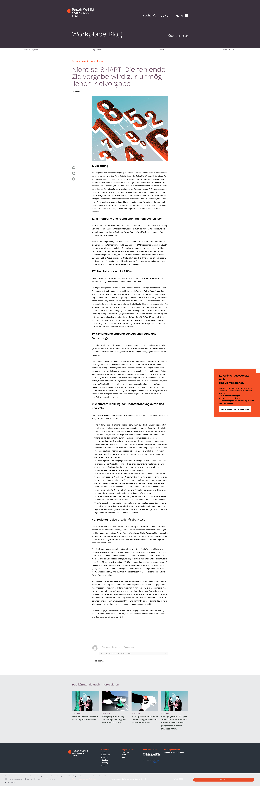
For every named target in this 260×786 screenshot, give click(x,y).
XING (124, 755)
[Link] (124, 653)
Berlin (103, 752)
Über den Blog (178, 36)
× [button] (258, 775)
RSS (123, 757)
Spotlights (97, 50)
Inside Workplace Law (32, 50)
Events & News (227, 50)
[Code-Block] (121, 653)
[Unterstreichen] (107, 653)
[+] (129, 653)
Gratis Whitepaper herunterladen (235, 409)
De (162, 15)
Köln (103, 765)
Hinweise (112, 776)
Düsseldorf (105, 755)
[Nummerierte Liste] (112, 653)
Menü (179, 16)
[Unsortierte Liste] (115, 653)
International (162, 50)
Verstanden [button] (223, 779)
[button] (60, 782)
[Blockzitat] (118, 653)
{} (126, 653)
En (168, 15)
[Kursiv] (104, 653)
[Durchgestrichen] (109, 653)
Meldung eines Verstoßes (174, 752)
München (104, 760)
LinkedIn (125, 752)
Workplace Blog (97, 35)
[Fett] (101, 653)
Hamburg (104, 763)
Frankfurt (104, 757)
